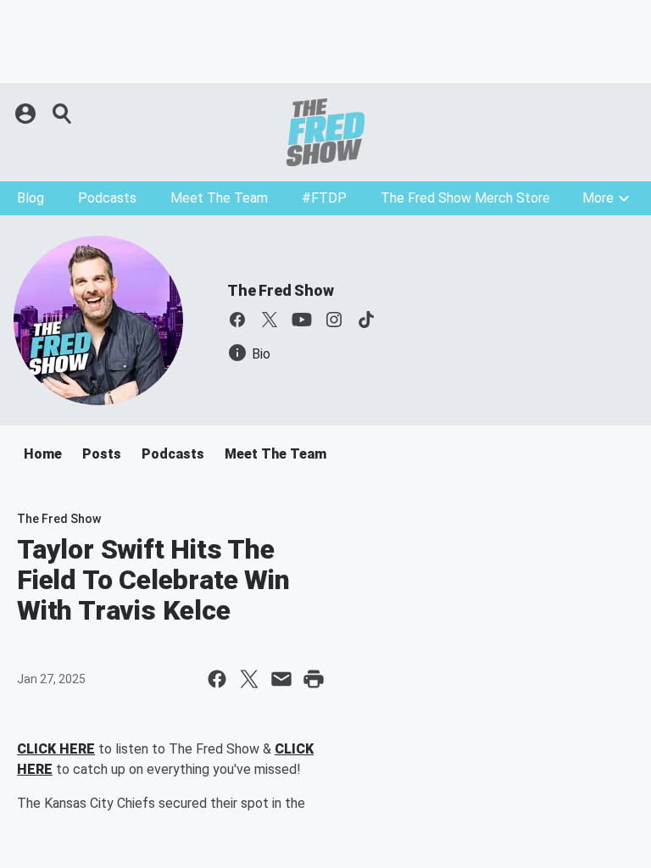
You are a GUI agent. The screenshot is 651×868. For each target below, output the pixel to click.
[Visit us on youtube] (302, 319)
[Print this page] (314, 679)
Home (43, 454)
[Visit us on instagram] (334, 319)
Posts (101, 454)
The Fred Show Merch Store (465, 198)
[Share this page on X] (249, 679)
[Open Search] (63, 113)
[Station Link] (325, 132)
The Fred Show (280, 290)
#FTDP (324, 198)
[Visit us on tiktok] (366, 319)
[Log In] (27, 113)
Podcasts (107, 198)
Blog (30, 198)
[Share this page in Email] (281, 679)
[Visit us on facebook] (237, 319)
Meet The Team (219, 198)
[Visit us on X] (269, 319)
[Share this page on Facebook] (217, 679)
